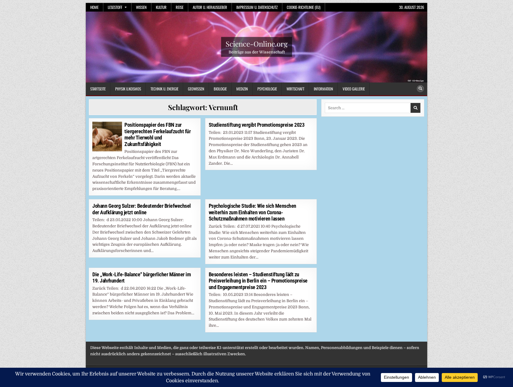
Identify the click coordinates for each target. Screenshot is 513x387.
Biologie (220, 89)
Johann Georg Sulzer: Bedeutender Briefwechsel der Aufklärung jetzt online (141, 209)
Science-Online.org (257, 43)
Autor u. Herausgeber (210, 7)
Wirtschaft (295, 89)
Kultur (161, 7)
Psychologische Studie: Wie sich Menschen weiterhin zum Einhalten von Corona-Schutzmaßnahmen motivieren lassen (252, 212)
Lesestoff (115, 7)
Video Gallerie (354, 89)
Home (94, 7)
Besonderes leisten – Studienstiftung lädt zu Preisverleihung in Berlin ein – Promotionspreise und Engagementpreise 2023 (258, 280)
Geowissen (196, 89)
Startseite (98, 89)
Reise (179, 7)
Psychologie (267, 89)
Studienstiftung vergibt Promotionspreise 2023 (257, 125)
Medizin (242, 89)
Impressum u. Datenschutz (257, 7)
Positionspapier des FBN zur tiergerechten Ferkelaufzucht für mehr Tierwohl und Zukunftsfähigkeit (157, 134)
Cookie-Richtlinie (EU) (303, 7)
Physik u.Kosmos (128, 89)
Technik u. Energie (164, 89)
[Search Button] (420, 88)
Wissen (141, 7)
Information (323, 89)
